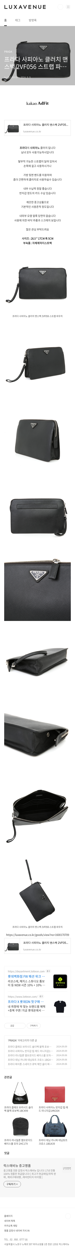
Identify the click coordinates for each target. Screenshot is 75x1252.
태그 (17, 20)
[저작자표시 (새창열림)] (42, 1025)
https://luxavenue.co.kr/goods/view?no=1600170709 (37, 935)
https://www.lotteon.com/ (23, 996)
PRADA (13, 1040)
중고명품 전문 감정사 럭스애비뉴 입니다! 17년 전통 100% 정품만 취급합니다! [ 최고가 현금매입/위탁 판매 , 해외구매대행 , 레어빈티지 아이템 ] (29, 1174)
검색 (60, 7)
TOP (68, 1216)
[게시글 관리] (22, 1025)
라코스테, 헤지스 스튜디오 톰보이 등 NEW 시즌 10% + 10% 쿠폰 (26, 983)
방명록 (33, 20)
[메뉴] (68, 6)
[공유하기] (17, 1025)
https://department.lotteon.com (26, 971)
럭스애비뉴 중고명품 (17, 1166)
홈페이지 (8, 1215)
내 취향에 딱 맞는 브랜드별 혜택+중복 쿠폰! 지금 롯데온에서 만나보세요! (26, 1008)
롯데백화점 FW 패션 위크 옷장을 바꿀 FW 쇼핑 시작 (26, 976)
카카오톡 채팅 (10, 1225)
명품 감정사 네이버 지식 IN (16, 1230)
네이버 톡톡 (9, 1220)
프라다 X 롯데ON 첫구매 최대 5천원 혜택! (26, 1002)
